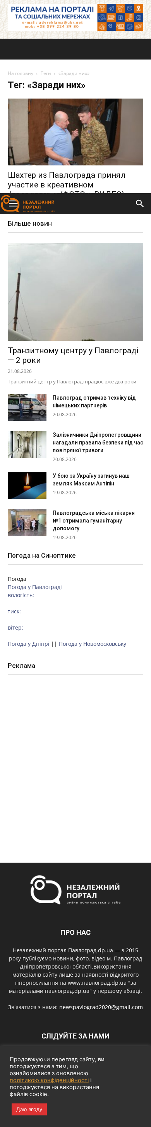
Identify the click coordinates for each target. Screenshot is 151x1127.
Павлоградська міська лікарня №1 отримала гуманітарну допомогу (94, 520)
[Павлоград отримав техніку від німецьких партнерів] (27, 407)
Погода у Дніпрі (29, 643)
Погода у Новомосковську (92, 643)
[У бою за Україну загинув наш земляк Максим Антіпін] (27, 485)
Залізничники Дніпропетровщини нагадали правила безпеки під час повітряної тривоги (98, 442)
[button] (140, 203)
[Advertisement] (75, 114)
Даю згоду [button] (29, 1109)
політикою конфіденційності (49, 1080)
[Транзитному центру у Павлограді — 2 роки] (75, 292)
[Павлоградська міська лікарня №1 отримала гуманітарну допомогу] (27, 522)
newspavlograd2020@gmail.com (101, 1007)
